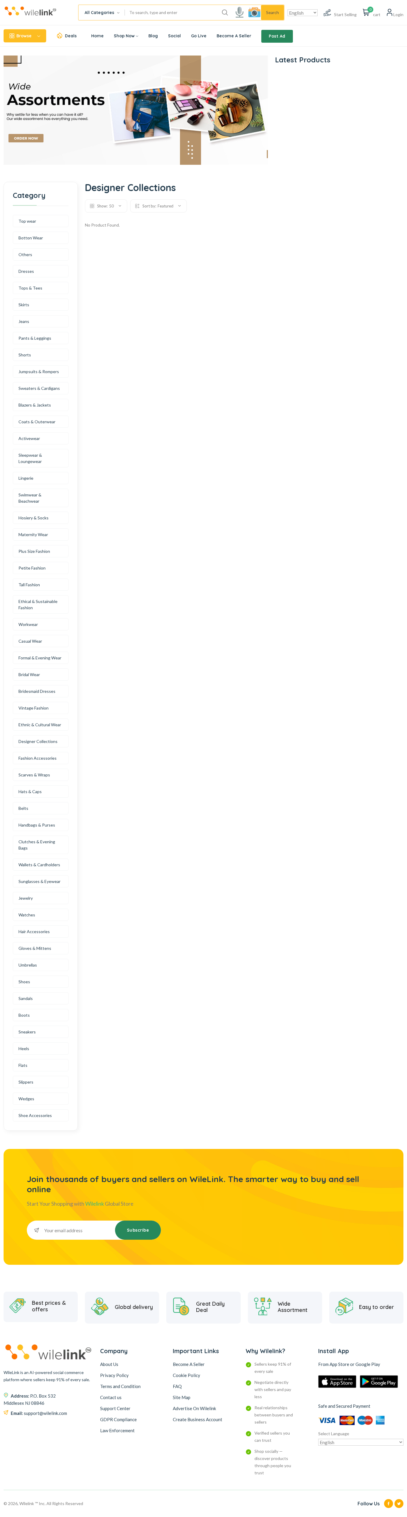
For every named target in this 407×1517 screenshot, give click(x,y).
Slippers (25, 1081)
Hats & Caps (30, 791)
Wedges (26, 1098)
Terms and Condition (120, 1386)
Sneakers (27, 1031)
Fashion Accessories (37, 758)
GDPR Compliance (118, 1419)
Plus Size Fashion (34, 551)
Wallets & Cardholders (39, 864)
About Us (109, 1364)
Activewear (29, 438)
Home (97, 36)
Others (25, 254)
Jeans (23, 321)
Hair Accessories (34, 931)
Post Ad (277, 36)
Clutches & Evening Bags (36, 844)
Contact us (111, 1397)
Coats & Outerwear (36, 421)
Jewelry (25, 898)
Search (272, 12)
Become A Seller (234, 36)
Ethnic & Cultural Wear (39, 724)
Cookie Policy (186, 1375)
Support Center (115, 1408)
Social (174, 36)
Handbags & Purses (36, 824)
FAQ (177, 1386)
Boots (24, 1015)
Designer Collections (38, 741)
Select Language (333, 1433)
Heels (23, 1048)
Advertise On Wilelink (194, 1408)
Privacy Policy (114, 1375)
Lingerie (25, 478)
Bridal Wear (29, 674)
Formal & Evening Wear (39, 657)
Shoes (24, 981)
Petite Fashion (32, 567)
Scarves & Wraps (34, 774)
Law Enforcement (117, 1430)
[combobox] (102, 12)
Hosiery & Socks (33, 517)
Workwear (28, 624)
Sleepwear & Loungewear (30, 458)
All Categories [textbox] (99, 12)
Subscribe (138, 1230)
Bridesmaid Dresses (36, 691)
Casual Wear (30, 641)
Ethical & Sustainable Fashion (38, 604)
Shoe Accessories (35, 1115)
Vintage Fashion (33, 707)
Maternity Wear (33, 534)
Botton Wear (30, 237)
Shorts (24, 354)
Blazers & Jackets (34, 404)
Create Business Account (197, 1419)
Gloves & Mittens (34, 948)
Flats (22, 1065)
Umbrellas (27, 964)
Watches (26, 914)
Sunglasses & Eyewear (39, 881)
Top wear (27, 221)
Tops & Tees (30, 287)
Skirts (23, 304)
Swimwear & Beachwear (29, 498)
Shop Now (124, 36)
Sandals (25, 998)
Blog (153, 36)
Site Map (181, 1397)
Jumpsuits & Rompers (38, 371)
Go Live (198, 36)
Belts (23, 808)
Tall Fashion (29, 584)
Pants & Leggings (34, 338)
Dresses (26, 271)
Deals (71, 36)
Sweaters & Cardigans (39, 388)
